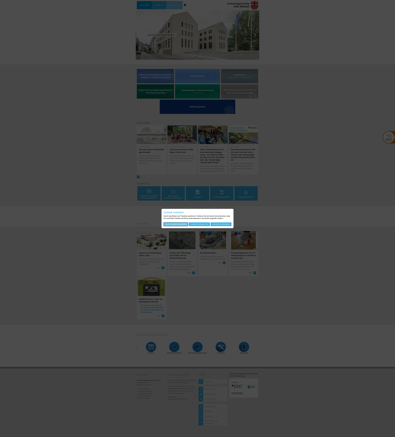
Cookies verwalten (199, 224)
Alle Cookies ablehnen (175, 224)
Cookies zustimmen (221, 224)
